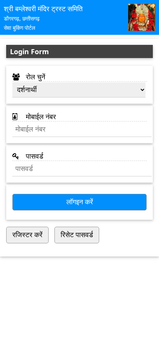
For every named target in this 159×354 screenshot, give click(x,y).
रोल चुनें (34, 76)
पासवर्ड (33, 156)
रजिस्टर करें (27, 235)
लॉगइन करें (79, 202)
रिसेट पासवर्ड (77, 235)
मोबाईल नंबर (40, 116)
